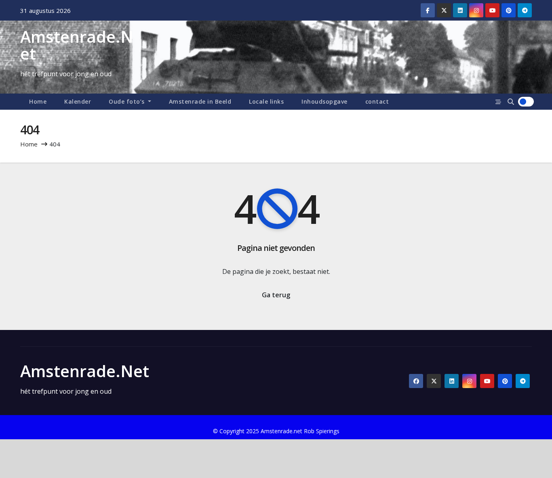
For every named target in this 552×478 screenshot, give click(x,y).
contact (377, 101)
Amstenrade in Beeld (200, 101)
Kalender (77, 101)
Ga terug (276, 294)
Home (37, 101)
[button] (511, 101)
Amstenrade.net (76, 45)
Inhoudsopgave (324, 101)
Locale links (266, 101)
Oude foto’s (127, 101)
